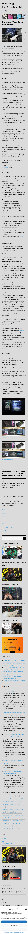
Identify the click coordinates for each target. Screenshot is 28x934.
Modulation (6, 815)
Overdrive (17, 815)
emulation (5, 804)
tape (15, 826)
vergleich (12, 828)
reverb (4, 823)
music (11, 815)
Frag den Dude (6, 896)
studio (10, 826)
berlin (17, 796)
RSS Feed (6, 686)
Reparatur (21, 820)
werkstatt (18, 828)
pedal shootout (7, 820)
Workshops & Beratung (8, 888)
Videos (4, 512)
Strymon (22, 330)
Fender (11, 804)
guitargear (11, 809)
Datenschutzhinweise (7, 527)
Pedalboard (6, 817)
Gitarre (15, 807)
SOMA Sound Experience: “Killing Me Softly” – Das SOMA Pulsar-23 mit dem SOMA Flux (13, 673)
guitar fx (5, 809)
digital (21, 798)
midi (22, 809)
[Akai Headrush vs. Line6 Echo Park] (13, 406)
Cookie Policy (6, 932)
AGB (3, 523)
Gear (3, 509)
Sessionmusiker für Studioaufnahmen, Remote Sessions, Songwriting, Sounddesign (14, 892)
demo (16, 798)
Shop (3, 516)
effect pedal (18, 801)
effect (12, 801)
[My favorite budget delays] (13, 449)
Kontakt (4, 531)
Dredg (21, 236)
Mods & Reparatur (6, 885)
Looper (17, 809)
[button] (26, 909)
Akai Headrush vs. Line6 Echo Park (9, 416)
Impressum (21, 932)
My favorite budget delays (7, 459)
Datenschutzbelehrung (14, 932)
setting (15, 823)
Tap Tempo (20, 826)
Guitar (20, 807)
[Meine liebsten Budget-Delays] (13, 428)
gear (4, 807)
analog (4, 796)
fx (15, 804)
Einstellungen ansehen (14, 929)
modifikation (18, 812)
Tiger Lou (12, 393)
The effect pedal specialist (12, 7)
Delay (11, 798)
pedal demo (13, 817)
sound (19, 823)
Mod (4, 812)
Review (9, 823)
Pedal (22, 815)
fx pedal (19, 804)
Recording (15, 820)
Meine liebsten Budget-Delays (8, 437)
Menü (4, 10)
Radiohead (5, 167)
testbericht (6, 828)
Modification (10, 812)
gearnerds (9, 807)
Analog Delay (11, 796)
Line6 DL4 (7, 324)
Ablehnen (14, 925)
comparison (6, 798)
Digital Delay (6, 801)
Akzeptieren (14, 922)
